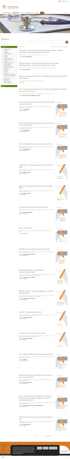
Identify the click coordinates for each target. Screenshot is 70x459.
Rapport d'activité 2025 (25, 228)
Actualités (20, 444)
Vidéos (22, 12)
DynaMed (37, 12)
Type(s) (3, 86)
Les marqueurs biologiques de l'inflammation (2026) (33, 207)
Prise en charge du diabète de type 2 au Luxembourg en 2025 (36, 354)
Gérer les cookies (53, 448)
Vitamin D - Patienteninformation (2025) (30, 312)
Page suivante (48, 436)
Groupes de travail (29, 12)
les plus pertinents (59, 46)
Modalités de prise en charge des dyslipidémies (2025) (34, 249)
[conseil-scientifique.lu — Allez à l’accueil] (35, 7)
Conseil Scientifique (7, 12)
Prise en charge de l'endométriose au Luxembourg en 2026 (35, 144)
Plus (42, 12)
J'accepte (40, 448)
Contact (2, 454)
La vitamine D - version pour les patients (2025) (32, 333)
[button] (66, 13)
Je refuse (45, 448)
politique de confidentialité (18, 453)
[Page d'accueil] (1, 35)
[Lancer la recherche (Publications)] (67, 42)
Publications (16, 12)
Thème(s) (3, 46)
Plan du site (7, 454)
